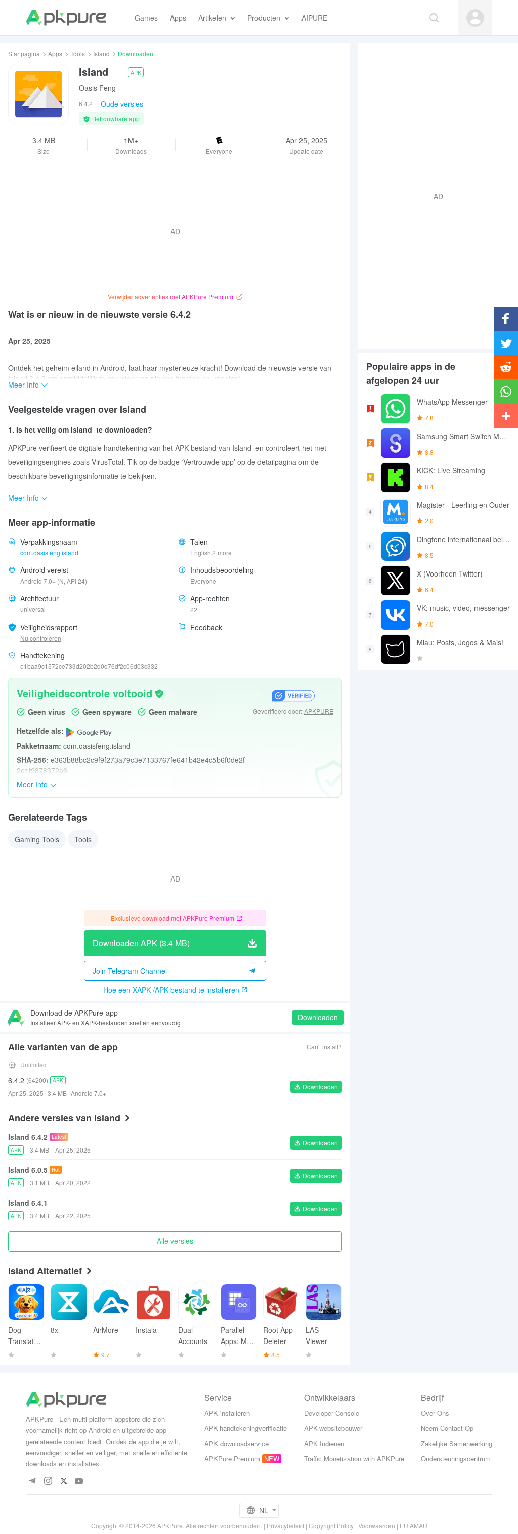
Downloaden (318, 1017)
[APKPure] (66, 18)
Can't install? (324, 1046)
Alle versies (175, 1241)
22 (193, 609)
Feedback (206, 627)
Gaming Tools (37, 839)
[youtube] (79, 1481)
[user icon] (475, 18)
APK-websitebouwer (333, 1428)
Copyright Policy (331, 1525)
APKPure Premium (232, 1458)
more (225, 552)
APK (136, 72)
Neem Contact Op (447, 1428)
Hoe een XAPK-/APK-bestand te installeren (171, 990)
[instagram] (47, 1481)
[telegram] (32, 1481)
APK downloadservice (236, 1443)
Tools (77, 53)
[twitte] (63, 1481)
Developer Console (331, 1413)
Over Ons (435, 1413)
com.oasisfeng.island (49, 552)
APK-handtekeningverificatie (245, 1428)
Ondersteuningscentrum (456, 1458)
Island (101, 53)
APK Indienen (324, 1443)
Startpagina (24, 53)
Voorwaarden (376, 1525)
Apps (55, 53)
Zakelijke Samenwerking (456, 1443)
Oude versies (122, 104)
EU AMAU (413, 1525)
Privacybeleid (285, 1525)
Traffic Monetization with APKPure (354, 1458)
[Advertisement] (434, 195)
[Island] (38, 94)
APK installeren (227, 1413)
